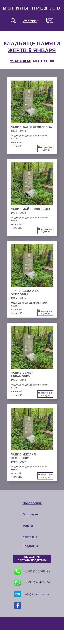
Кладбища (30, 546)
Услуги (28, 526)
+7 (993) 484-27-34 (37, 582)
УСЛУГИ (30, 21)
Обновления (32, 503)
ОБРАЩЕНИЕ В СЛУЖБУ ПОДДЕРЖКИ (32, 558)
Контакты (30, 537)
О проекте (30, 514)
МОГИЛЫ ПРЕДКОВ (32, 8)
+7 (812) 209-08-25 (37, 571)
